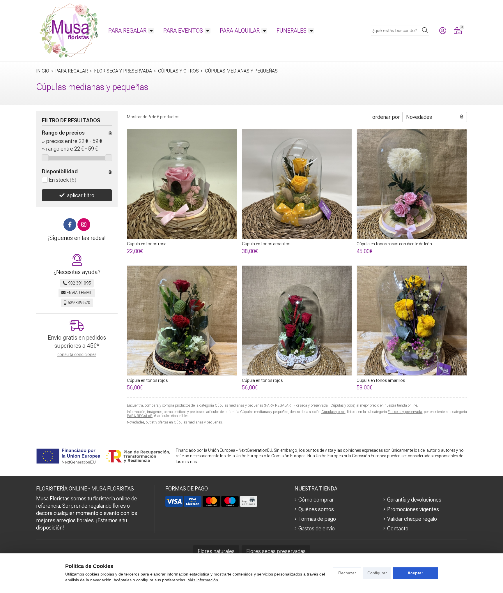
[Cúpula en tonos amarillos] (297, 184)
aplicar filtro (80, 195)
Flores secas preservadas (276, 551)
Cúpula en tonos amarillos (266, 243)
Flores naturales (216, 551)
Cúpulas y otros (333, 412)
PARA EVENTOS (183, 30)
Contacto (397, 528)
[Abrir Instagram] (84, 224)
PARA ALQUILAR (240, 30)
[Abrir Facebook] (70, 224)
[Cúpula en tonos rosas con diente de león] (412, 184)
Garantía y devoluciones (414, 500)
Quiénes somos (316, 509)
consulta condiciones (76, 354)
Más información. (203, 580)
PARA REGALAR (127, 30)
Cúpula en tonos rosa (147, 243)
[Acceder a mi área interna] (442, 30)
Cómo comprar (316, 500)
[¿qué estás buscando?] (400, 30)
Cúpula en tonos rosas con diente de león (394, 243)
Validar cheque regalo (412, 519)
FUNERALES (292, 30)
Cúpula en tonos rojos (147, 380)
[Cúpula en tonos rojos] (182, 320)
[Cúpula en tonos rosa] (182, 184)
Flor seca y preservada (405, 412)
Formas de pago (317, 519)
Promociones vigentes (413, 509)
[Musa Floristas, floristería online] (69, 30)
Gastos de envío (316, 528)
